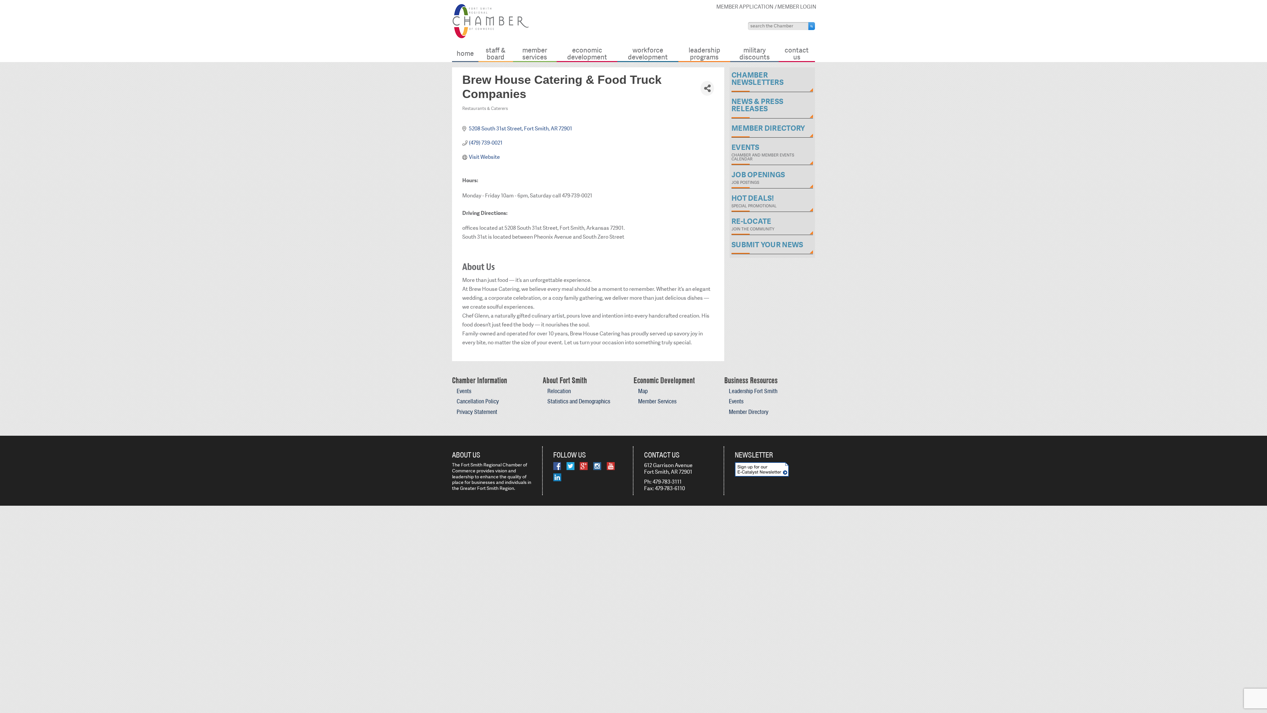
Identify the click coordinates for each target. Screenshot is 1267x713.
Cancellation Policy (478, 401)
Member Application (744, 6)
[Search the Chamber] (811, 26)
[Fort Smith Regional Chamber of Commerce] (490, 37)
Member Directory (748, 412)
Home (465, 53)
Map (643, 391)
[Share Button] (707, 88)
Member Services (534, 53)
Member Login (796, 6)
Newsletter (754, 455)
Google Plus (584, 466)
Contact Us (797, 53)
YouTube (611, 466)
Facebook (557, 466)
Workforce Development (648, 53)
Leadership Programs (704, 53)
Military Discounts (754, 53)
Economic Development (587, 53)
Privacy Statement (477, 412)
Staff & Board (495, 53)
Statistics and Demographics (578, 401)
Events (464, 391)
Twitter (570, 466)
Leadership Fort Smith (753, 391)
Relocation (559, 391)
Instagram (597, 466)
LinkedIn (557, 477)
